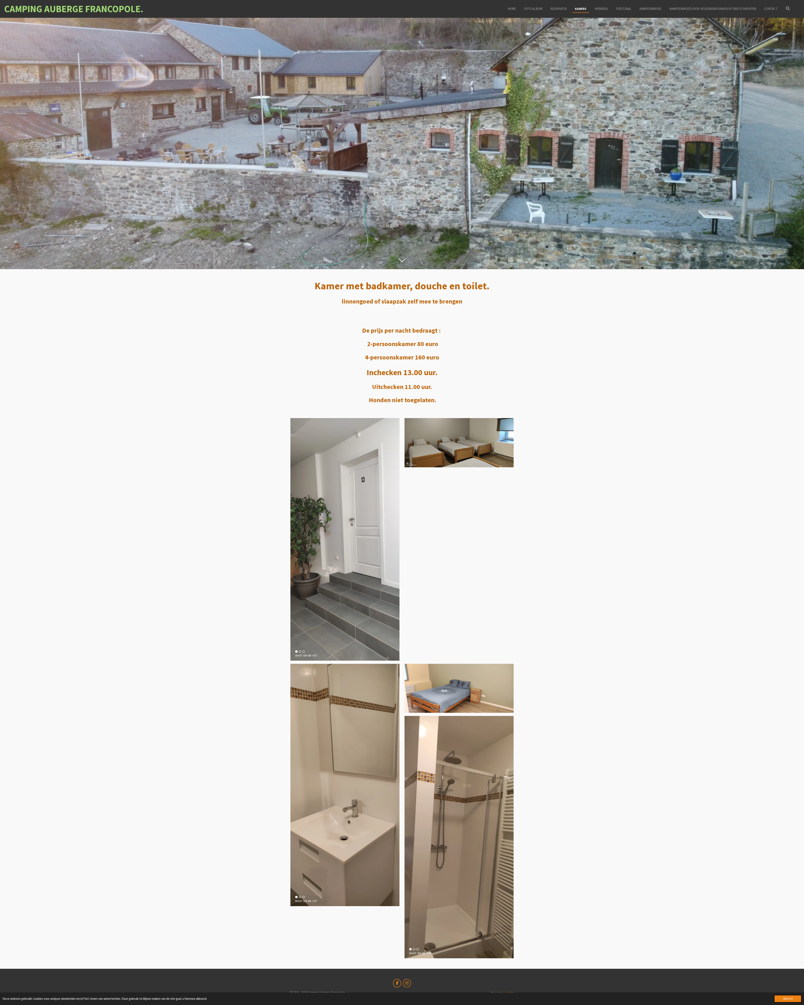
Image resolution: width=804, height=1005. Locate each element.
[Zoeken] (787, 8)
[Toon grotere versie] (344, 539)
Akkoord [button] (788, 998)
